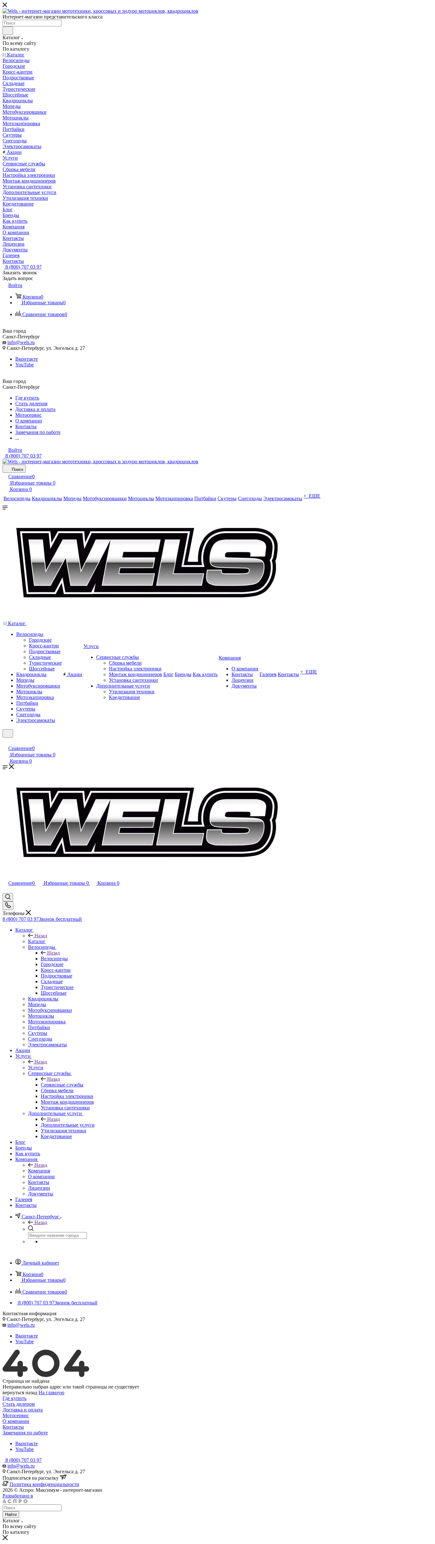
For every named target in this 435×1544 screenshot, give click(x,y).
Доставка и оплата (23, 1409)
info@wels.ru (21, 342)
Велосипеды (54, 958)
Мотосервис (16, 1415)
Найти (11, 1514)
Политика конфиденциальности (44, 1484)
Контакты (13, 1427)
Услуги (35, 1067)
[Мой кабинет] (5, 741)
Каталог (37, 941)
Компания (39, 1170)
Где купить (14, 1398)
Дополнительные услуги (68, 1125)
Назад (40, 935)
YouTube (24, 364)
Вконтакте (26, 359)
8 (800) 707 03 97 (23, 267)
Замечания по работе (25, 1432)
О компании (16, 1421)
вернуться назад (20, 1392)
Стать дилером (19, 1404)
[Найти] (8, 30)
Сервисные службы (62, 1084)
